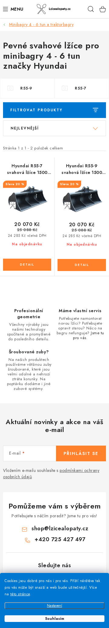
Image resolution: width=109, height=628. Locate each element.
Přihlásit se (81, 453)
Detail (27, 265)
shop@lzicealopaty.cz (59, 528)
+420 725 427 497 (60, 539)
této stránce (20, 594)
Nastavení (54, 605)
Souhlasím (54, 618)
